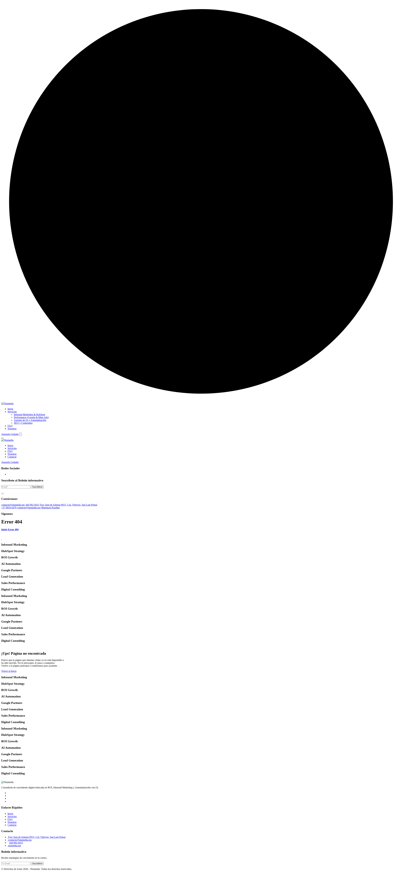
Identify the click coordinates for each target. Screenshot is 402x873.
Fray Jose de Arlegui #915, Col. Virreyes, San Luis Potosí (68, 504)
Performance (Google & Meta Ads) (31, 417)
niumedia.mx (14, 845)
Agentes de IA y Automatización (30, 420)
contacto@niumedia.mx (13, 504)
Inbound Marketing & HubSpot (29, 414)
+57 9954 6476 (8, 507)
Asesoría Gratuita (10, 434)
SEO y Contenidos (23, 423)
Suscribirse (37, 487)
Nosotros (12, 428)
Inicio (10, 408)
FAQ (10, 425)
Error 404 (13, 529)
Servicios (12, 411)
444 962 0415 (32, 504)
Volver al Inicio (8, 671)
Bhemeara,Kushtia (50, 507)
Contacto (12, 456)
